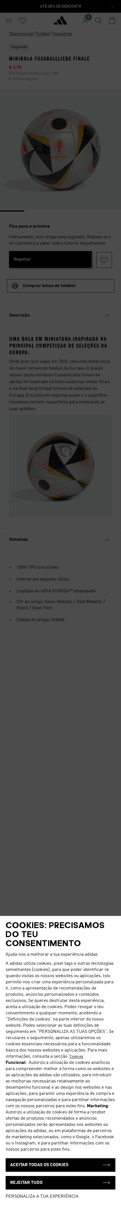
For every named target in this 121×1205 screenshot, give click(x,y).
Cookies (76, 1057)
